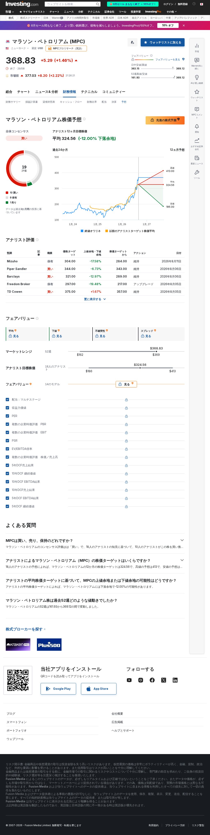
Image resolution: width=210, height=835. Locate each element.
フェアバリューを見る (167, 59)
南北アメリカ (139, 17)
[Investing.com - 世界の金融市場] (22, 4)
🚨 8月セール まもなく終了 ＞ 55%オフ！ (133, 4)
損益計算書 (31, 101)
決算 (114, 101)
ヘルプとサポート (123, 730)
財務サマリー (13, 101)
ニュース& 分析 (46, 92)
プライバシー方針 (175, 825)
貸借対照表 (49, 101)
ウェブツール (15, 739)
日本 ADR (123, 17)
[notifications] (194, 4)
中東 (168, 17)
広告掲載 (117, 722)
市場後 (96, 17)
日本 (45, 17)
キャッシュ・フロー (71, 101)
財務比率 (92, 101)
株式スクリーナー (30, 17)
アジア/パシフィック (185, 17)
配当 (104, 101)
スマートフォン (17, 722)
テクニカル (89, 92)
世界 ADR (108, 17)
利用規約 (154, 825)
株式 (11, 17)
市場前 (14, 75)
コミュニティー (113, 92)
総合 (9, 92)
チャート (23, 92)
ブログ (11, 713)
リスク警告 (198, 825)
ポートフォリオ (17, 730)
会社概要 (117, 713)
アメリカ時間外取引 (78, 17)
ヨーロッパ (156, 17)
